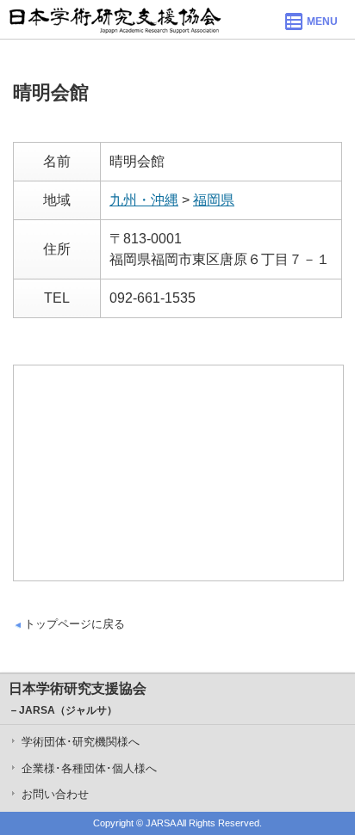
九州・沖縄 (143, 200)
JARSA (160, 823)
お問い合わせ (55, 794)
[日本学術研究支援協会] (115, 19)
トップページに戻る (74, 623)
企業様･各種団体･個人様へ (89, 768)
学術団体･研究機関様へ (81, 741)
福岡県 (213, 200)
